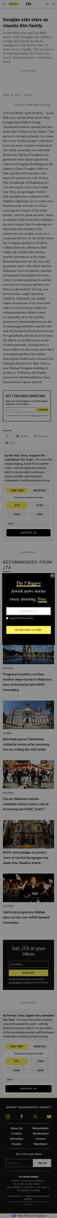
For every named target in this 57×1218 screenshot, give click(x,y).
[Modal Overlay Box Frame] (28, 609)
